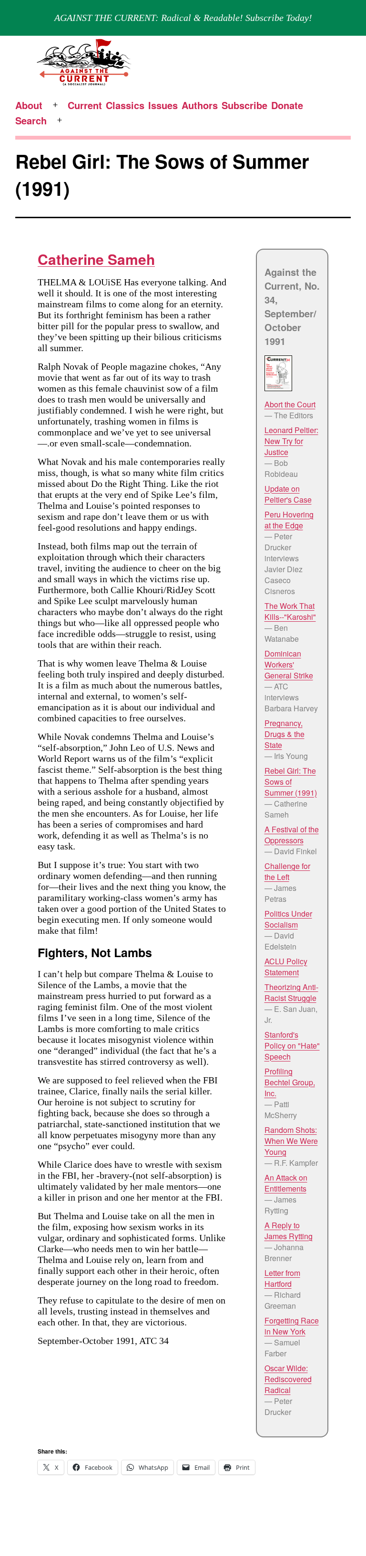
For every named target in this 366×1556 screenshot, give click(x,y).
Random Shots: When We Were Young (291, 1140)
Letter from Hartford (282, 1278)
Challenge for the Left (287, 871)
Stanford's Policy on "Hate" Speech (292, 1045)
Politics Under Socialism (288, 919)
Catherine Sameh (96, 259)
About (28, 105)
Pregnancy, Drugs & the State (284, 733)
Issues (163, 105)
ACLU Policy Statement (285, 967)
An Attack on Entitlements (285, 1183)
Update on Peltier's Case (288, 494)
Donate (287, 105)
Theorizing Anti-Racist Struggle (291, 992)
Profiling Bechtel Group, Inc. (289, 1082)
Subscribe (244, 105)
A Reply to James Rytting (288, 1231)
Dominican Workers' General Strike (288, 664)
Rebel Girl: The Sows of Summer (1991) (290, 781)
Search (31, 120)
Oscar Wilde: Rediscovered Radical (288, 1379)
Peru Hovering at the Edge (289, 520)
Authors (200, 105)
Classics (125, 105)
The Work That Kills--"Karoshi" (290, 611)
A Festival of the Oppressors (291, 835)
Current (85, 105)
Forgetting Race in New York (291, 1326)
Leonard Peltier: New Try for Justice (291, 440)
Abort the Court (289, 404)
